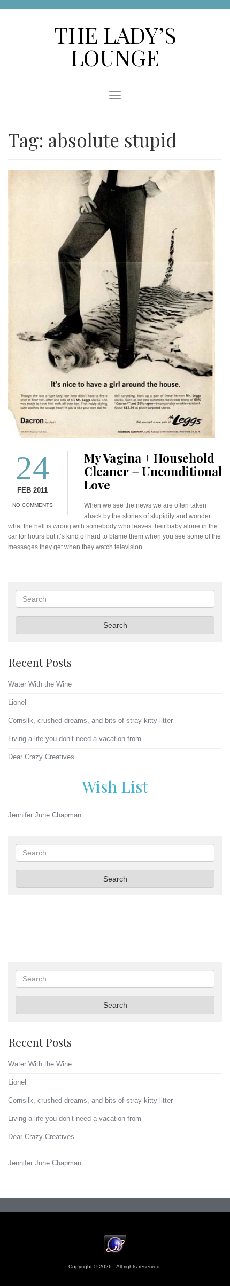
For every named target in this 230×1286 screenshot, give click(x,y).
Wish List (115, 786)
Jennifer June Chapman (44, 815)
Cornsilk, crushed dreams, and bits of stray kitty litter (90, 720)
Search (115, 625)
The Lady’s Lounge (115, 46)
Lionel (17, 702)
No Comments (32, 505)
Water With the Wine (40, 684)
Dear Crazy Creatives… (44, 757)
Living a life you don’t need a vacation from (74, 739)
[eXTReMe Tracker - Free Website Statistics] (115, 1244)
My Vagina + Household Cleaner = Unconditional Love (153, 471)
